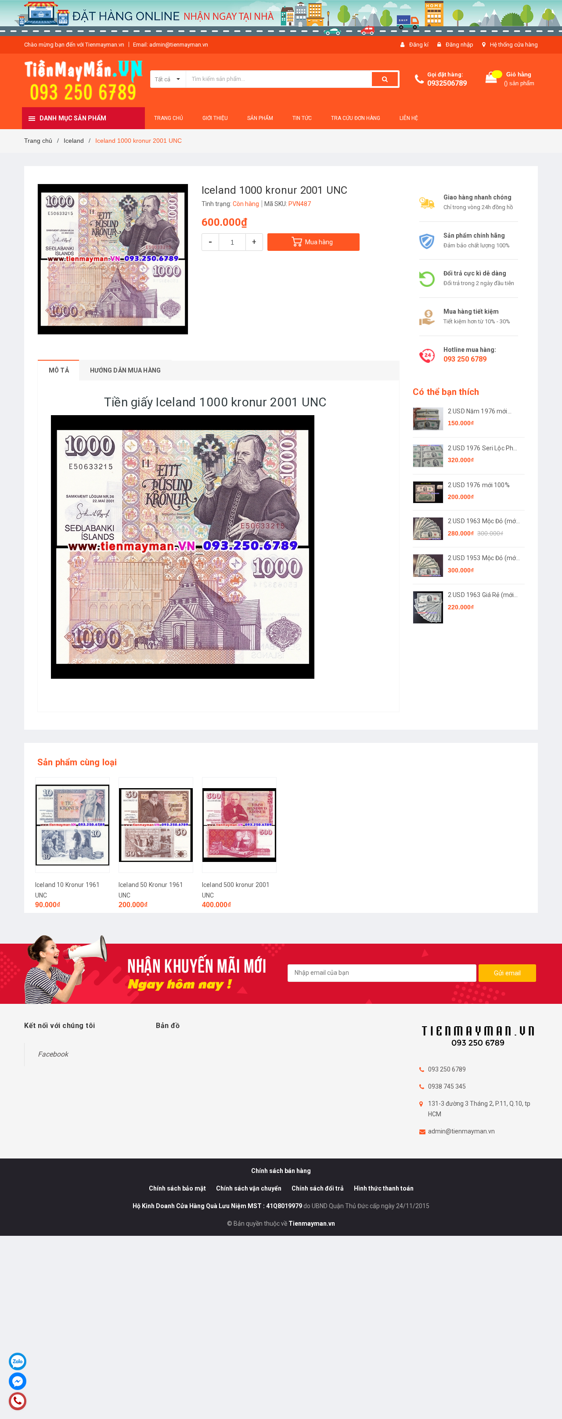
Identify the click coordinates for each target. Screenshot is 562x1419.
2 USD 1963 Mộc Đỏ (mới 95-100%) (482, 522)
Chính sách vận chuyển (248, 1188)
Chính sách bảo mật (177, 1188)
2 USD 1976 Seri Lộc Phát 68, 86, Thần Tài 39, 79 (483, 449)
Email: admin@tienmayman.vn (170, 44)
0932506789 (447, 83)
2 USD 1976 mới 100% (479, 485)
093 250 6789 (464, 359)
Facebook (53, 1054)
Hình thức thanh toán (384, 1188)
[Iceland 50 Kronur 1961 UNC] (156, 825)
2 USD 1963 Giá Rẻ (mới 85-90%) (481, 595)
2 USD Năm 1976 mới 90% (478, 412)
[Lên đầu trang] (546, 1397)
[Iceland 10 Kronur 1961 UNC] (72, 825)
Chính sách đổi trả (318, 1188)
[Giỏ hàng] (491, 79)
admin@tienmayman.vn (461, 1131)
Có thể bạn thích (446, 392)
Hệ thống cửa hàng (514, 44)
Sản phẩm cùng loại (77, 762)
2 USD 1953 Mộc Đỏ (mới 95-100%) (482, 558)
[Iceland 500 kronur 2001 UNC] (239, 825)
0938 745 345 (447, 1086)
